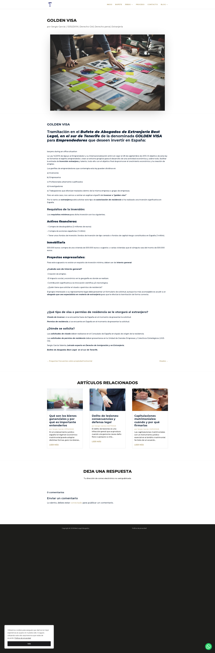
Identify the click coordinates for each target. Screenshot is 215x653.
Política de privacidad (22, 638)
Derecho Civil (87, 26)
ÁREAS (128, 4)
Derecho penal (103, 26)
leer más (54, 445)
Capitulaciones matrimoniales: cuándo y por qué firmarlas (147, 420)
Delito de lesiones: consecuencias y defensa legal (105, 419)
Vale (29, 644)
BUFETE (118, 4)
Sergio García (58, 26)
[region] (29, 637)
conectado (76, 503)
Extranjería (117, 26)
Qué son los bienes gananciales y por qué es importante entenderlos (62, 420)
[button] (208, 646)
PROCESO (140, 4)
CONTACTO (152, 4)
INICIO (109, 4)
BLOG (163, 4)
